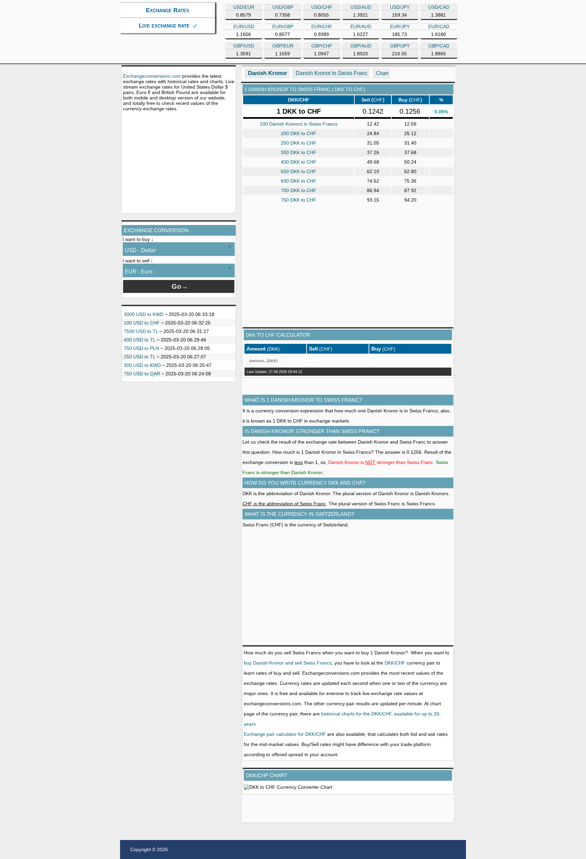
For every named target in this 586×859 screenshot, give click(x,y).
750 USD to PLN (141, 348)
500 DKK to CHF (298, 171)
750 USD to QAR (142, 373)
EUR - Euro (139, 272)
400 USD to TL (139, 339)
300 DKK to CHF (298, 152)
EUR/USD (243, 26)
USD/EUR (243, 7)
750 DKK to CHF (298, 200)
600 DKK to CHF (298, 181)
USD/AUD (360, 7)
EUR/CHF (321, 26)
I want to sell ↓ (137, 260)
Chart (382, 73)
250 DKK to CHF (298, 143)
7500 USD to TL (141, 331)
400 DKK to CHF (298, 162)
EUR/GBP (282, 26)
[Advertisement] (179, 162)
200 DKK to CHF (298, 133)
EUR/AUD (360, 26)
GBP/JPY (400, 46)
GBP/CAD (438, 46)
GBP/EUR (282, 46)
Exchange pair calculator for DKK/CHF (285, 734)
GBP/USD (243, 46)
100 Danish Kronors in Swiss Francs (298, 124)
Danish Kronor (267, 73)
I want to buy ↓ (138, 239)
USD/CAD (438, 7)
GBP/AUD (360, 46)
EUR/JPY (400, 26)
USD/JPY (400, 7)
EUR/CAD (438, 26)
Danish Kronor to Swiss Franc (332, 73)
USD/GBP (282, 7)
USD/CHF (321, 7)
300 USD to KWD (142, 365)
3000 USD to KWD (143, 314)
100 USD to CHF (142, 322)
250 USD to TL (139, 356)
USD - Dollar (140, 250)
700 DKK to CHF (298, 190)
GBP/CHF (321, 46)
